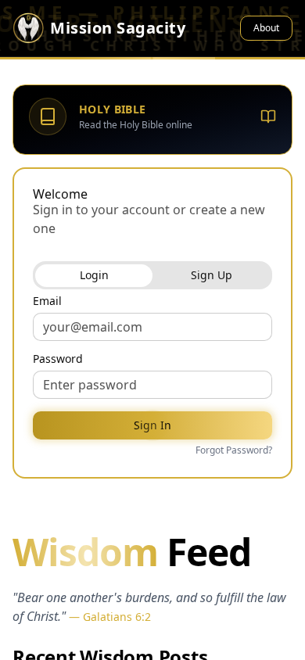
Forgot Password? (234, 450)
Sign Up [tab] (211, 274)
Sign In (152, 425)
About (266, 27)
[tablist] (152, 275)
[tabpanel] (152, 377)
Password (58, 358)
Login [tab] (94, 274)
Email (47, 301)
